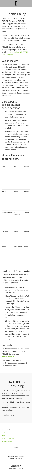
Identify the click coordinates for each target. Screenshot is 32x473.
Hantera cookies (7, 441)
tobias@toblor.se (8, 356)
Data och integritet (8, 438)
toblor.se (16, 447)
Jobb (3, 435)
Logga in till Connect (16, 458)
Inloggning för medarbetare (16, 456)
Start (3, 433)
